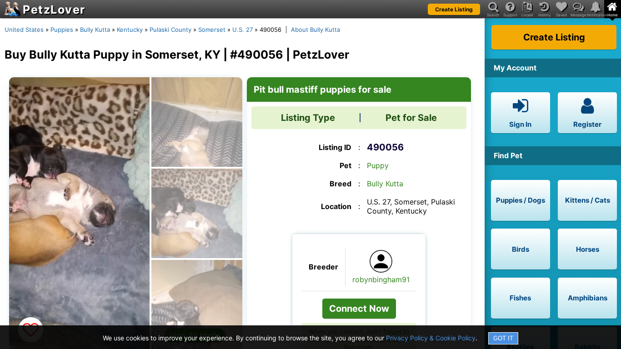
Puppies (61, 29)
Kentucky (130, 29)
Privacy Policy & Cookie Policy (431, 338)
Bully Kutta (95, 29)
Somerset (211, 29)
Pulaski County (170, 29)
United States (24, 29)
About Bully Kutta (315, 29)
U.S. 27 (242, 29)
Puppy (378, 165)
